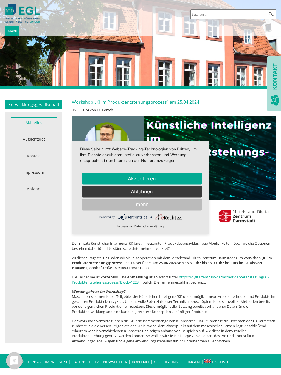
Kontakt (34, 155)
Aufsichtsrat (34, 139)
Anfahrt (34, 188)
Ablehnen (142, 191)
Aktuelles (34, 122)
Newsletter (115, 362)
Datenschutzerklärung (149, 226)
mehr (142, 204)
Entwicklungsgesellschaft (34, 105)
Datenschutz (86, 362)
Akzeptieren (142, 178)
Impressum (33, 172)
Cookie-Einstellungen (177, 362)
